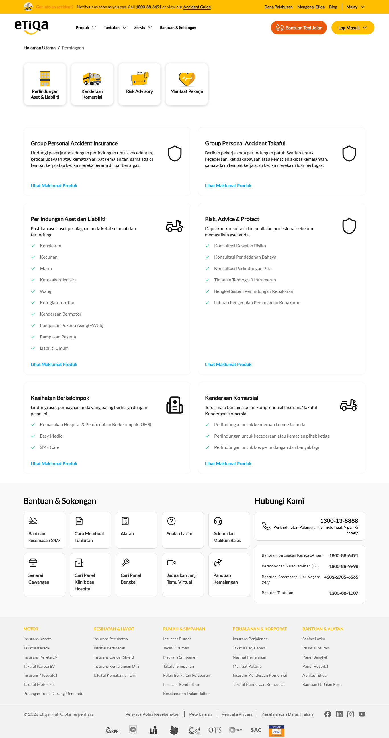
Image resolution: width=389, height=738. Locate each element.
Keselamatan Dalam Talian (186, 693)
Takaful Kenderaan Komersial (258, 684)
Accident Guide (197, 6)
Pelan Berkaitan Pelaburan (186, 675)
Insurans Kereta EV (41, 657)
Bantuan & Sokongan (178, 27)
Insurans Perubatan (110, 638)
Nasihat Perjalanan (249, 657)
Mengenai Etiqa (311, 6)
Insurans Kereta (38, 638)
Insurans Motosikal (40, 675)
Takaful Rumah (176, 647)
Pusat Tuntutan (315, 647)
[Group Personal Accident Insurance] (175, 153)
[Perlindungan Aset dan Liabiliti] (175, 226)
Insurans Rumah (177, 638)
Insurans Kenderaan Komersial (260, 675)
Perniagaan (73, 47)
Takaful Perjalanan (249, 647)
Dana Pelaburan (278, 6)
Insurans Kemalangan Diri (116, 666)
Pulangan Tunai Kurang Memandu (53, 693)
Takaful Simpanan (178, 666)
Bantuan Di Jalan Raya (322, 684)
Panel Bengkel (314, 657)
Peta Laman (200, 714)
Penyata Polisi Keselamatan (152, 714)
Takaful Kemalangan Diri (115, 675)
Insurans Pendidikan (181, 684)
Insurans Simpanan (179, 657)
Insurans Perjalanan (250, 638)
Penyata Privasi (237, 714)
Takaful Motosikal (39, 684)
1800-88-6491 (148, 6)
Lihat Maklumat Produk (54, 185)
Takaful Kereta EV (39, 666)
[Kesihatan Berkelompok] (175, 405)
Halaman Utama (40, 47)
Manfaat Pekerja (247, 666)
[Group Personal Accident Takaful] (349, 153)
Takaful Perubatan (109, 647)
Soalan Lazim (313, 638)
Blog (333, 6)
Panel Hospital (315, 666)
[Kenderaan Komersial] (349, 405)
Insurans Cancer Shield (113, 657)
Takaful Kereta (36, 647)
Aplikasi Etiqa (314, 675)
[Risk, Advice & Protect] (349, 226)
